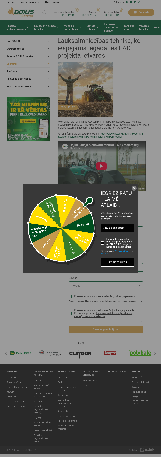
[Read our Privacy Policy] (132, 251)
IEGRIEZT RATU (117, 262)
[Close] (134, 188)
